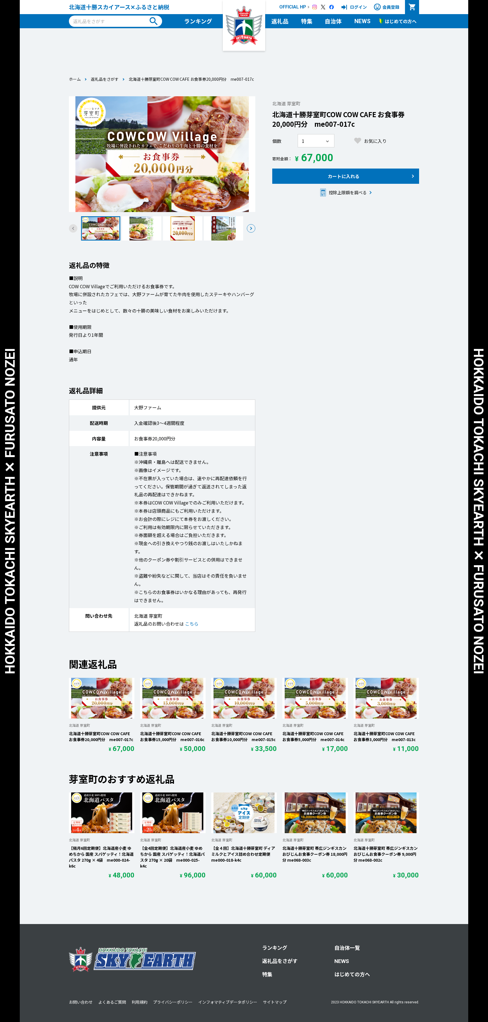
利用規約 (139, 1002)
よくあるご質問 (112, 1002)
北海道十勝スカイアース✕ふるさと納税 (119, 7)
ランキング (198, 21)
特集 (306, 21)
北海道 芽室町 (286, 103)
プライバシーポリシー (173, 1002)
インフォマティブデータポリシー (227, 1002)
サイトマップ (275, 1002)
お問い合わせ (81, 1002)
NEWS (362, 21)
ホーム (75, 79)
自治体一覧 (347, 947)
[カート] (412, 7)
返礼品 (279, 21)
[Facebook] (331, 7)
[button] (251, 228)
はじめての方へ (352, 974)
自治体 (333, 21)
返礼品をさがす (105, 79)
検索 (153, 21)
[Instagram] (314, 7)
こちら (192, 623)
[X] (323, 7)
